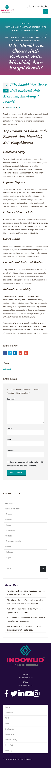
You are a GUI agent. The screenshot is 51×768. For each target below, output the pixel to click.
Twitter (10, 353)
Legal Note (9, 745)
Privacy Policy (11, 740)
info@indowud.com (25, 685)
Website (10, 450)
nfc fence (9, 552)
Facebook (5, 353)
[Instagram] (42, 6)
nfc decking (10, 530)
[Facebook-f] (6, 693)
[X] (33, 6)
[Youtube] (38, 6)
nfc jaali (8, 525)
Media (7, 723)
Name (10, 428)
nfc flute (8, 536)
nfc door (8, 514)
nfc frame (9, 520)
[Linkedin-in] (21, 693)
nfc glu (8, 557)
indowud (11, 108)
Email (26, 353)
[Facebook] (29, 6)
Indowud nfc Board (12, 509)
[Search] (43, 569)
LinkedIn (15, 353)
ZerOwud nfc (10, 503)
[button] (45, 11)
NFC (7, 718)
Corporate (9, 713)
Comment (11, 399)
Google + (20, 353)
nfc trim (8, 547)
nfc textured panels (13, 541)
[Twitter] (13, 693)
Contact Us (9, 729)
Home (7, 707)
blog (21, 108)
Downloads (9, 734)
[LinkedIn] (46, 6)
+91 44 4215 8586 (25, 678)
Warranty (8, 751)
